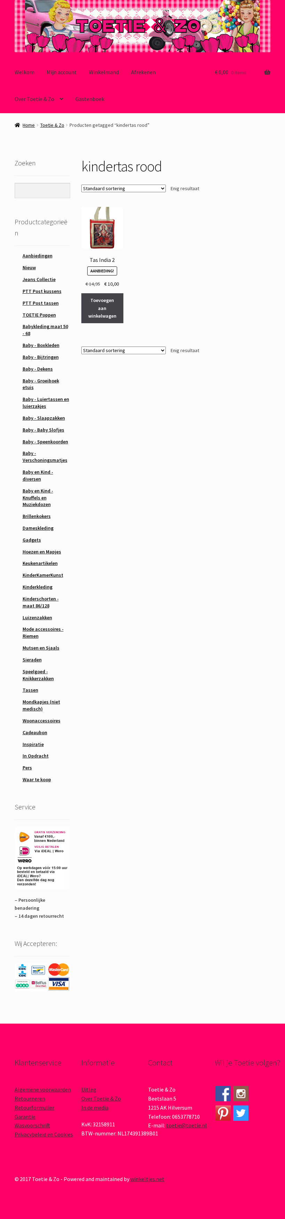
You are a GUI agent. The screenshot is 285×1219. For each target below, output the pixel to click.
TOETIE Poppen (39, 315)
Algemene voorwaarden (43, 1089)
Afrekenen (143, 72)
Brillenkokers (37, 516)
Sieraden (32, 660)
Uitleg (88, 1089)
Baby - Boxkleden (41, 345)
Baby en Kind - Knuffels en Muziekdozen (38, 498)
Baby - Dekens (38, 369)
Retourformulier (34, 1107)
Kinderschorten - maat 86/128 (41, 602)
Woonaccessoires (41, 720)
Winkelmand (104, 72)
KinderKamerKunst (43, 575)
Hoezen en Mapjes (42, 552)
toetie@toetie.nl (186, 1125)
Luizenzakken (37, 617)
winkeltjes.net (147, 1178)
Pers (27, 767)
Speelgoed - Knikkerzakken (38, 675)
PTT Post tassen (41, 303)
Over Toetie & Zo (34, 98)
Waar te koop (37, 779)
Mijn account (62, 72)
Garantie (25, 1116)
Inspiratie (33, 744)
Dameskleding (38, 528)
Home (29, 125)
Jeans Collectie (39, 279)
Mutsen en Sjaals (41, 648)
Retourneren (30, 1098)
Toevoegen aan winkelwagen (102, 308)
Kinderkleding (37, 587)
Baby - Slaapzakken (44, 418)
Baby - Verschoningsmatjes (45, 456)
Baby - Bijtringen (41, 357)
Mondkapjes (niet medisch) (41, 705)
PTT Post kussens (42, 291)
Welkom (24, 72)
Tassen (30, 690)
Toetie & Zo (52, 125)
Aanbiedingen (37, 256)
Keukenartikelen (40, 563)
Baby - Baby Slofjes (43, 430)
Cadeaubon (35, 732)
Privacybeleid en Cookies (44, 1134)
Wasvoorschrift (32, 1125)
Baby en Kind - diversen (38, 475)
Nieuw (29, 267)
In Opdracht (36, 756)
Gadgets (32, 540)
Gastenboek (89, 98)
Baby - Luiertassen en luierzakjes (46, 402)
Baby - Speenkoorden (45, 441)
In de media (94, 1107)
